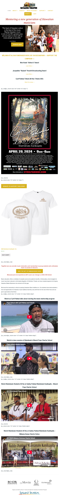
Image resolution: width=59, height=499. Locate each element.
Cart (34, 14)
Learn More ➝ (29, 66)
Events (21, 10)
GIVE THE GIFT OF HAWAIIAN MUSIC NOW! (29, 271)
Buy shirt (5, 255)
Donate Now (17, 44)
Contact (50, 10)
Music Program (31, 10)
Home (9, 10)
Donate (27, 14)
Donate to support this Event (14, 186)
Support (42, 10)
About (15, 10)
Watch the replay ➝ (29, 82)
